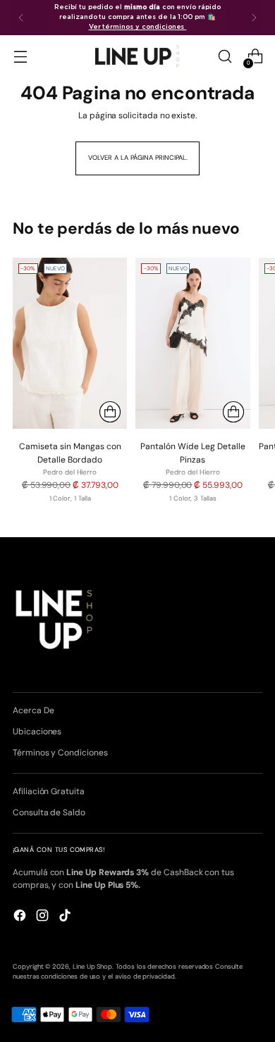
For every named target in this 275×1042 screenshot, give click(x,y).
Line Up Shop (92, 966)
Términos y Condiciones (60, 752)
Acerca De (33, 710)
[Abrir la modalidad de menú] (20, 56)
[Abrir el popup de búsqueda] (224, 56)
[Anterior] (21, 17)
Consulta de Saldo (49, 812)
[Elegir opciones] (110, 412)
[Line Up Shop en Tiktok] (66, 917)
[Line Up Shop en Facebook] (21, 917)
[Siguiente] (253, 17)
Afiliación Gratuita (49, 791)
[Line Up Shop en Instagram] (43, 917)
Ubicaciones (37, 731)
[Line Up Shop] (137, 56)
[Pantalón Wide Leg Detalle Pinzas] (192, 343)
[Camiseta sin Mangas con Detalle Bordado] (70, 343)
